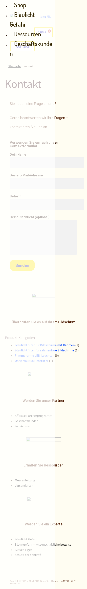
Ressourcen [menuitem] (27, 34)
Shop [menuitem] (20, 5)
